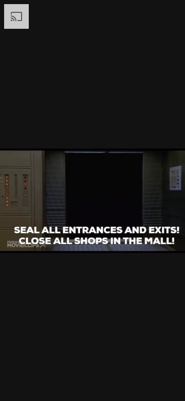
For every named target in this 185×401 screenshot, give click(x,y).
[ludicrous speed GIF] (92, 200)
